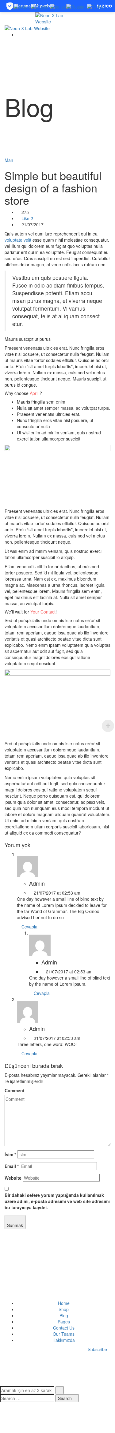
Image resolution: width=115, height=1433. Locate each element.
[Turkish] (96, 6)
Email (12, 1166)
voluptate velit (18, 240)
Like (26, 218)
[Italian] (58, 6)
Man (9, 160)
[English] (40, 6)
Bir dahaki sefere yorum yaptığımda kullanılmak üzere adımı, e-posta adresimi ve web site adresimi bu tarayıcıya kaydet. (57, 1201)
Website (13, 1178)
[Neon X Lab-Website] (57, 18)
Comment (15, 1090)
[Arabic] (22, 6)
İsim (10, 1154)
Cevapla (28, 927)
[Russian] (76, 6)
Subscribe (97, 1349)
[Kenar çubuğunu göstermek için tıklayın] (6, 1235)
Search (65, 1398)
